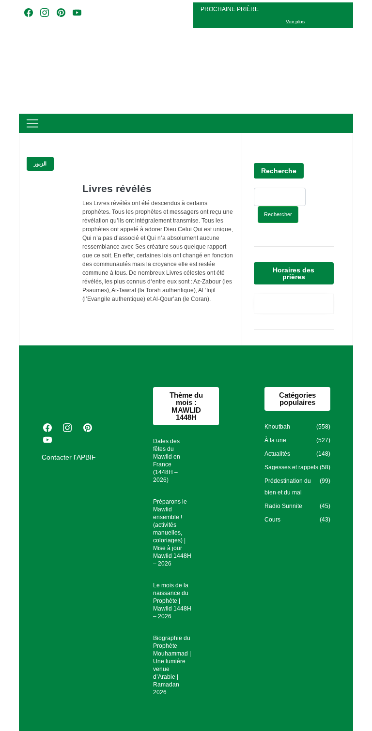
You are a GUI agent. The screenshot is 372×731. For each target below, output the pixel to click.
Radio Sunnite (283, 506)
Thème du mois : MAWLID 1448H (186, 406)
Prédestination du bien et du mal (287, 486)
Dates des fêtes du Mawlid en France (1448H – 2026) (166, 460)
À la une (275, 440)
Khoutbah (277, 426)
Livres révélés (117, 188)
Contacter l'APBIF (69, 457)
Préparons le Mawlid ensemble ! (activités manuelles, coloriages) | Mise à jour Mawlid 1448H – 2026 (172, 532)
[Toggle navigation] (32, 123)
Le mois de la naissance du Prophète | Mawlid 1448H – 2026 (172, 601)
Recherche (278, 171)
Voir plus (295, 21)
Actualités (277, 453)
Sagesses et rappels (291, 467)
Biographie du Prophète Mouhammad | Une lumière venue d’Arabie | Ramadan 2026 (172, 665)
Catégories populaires (297, 398)
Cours (272, 519)
